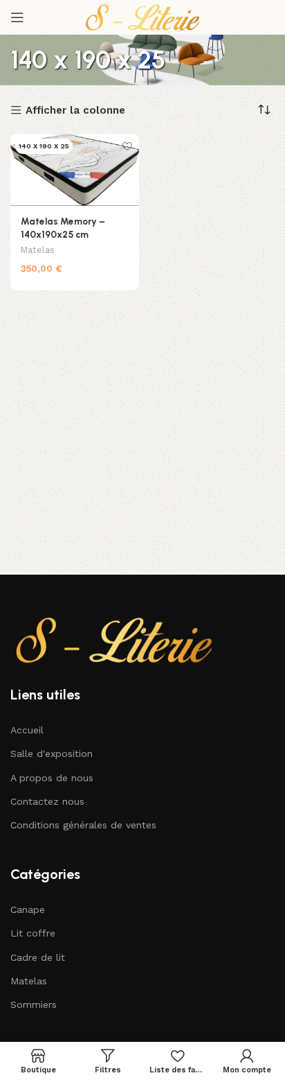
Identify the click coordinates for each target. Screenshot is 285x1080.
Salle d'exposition (51, 753)
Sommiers (33, 1004)
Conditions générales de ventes (83, 824)
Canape (27, 909)
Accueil (27, 729)
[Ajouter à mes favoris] (127, 146)
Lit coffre (32, 933)
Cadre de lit (37, 957)
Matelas (38, 250)
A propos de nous (51, 777)
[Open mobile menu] (17, 17)
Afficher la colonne (75, 110)
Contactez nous (47, 801)
